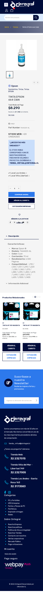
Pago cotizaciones (15, 544)
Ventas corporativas (16, 539)
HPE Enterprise (14, 503)
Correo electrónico (23, 222)
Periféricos (12, 509)
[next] (37, 82)
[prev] (34, 82)
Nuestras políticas (15, 527)
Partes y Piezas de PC (16, 506)
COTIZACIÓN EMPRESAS (21, 206)
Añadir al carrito (21, 200)
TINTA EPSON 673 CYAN (31, 325)
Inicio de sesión (10, 554)
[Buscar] (36, 17)
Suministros (13, 89)
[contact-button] (36, 400)
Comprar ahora (21, 194)
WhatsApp (28, 222)
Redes (10, 515)
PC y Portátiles (14, 500)
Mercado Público (14, 542)
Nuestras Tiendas (15, 533)
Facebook (10, 222)
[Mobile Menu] (6, 5)
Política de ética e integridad (19, 530)
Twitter (14, 222)
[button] (33, 297)
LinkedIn (19, 222)
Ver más (11, 115)
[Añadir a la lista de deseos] (17, 306)
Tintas (20, 89)
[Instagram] (9, 492)
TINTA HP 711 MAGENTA (11, 325)
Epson (14, 86)
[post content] (11, 311)
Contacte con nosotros (17, 536)
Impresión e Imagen (15, 512)
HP (3, 323)
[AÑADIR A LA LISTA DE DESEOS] (19, 215)
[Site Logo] (22, 4)
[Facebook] (5, 492)
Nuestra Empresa (15, 524)
